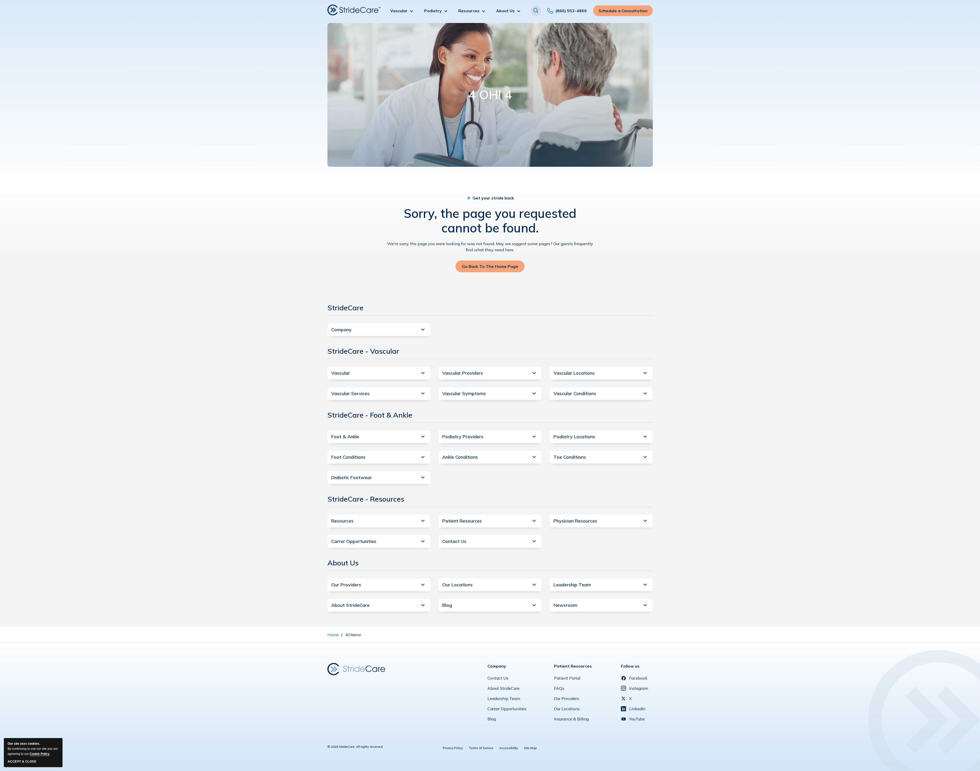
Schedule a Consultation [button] (622, 12)
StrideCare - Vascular (363, 351)
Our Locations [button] (457, 585)
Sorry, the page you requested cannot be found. (490, 220)
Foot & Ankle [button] (345, 437)
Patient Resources (573, 666)
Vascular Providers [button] (462, 373)
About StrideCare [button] (350, 605)
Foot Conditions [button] (348, 457)
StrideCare (345, 307)
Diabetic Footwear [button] (351, 477)
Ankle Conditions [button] (460, 457)
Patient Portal (567, 679)
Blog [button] (447, 605)
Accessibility (508, 748)
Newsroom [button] (565, 605)
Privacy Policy (453, 748)
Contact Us (497, 679)
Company (496, 666)
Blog (491, 720)
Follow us (630, 666)
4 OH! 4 (490, 94)
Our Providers (566, 700)
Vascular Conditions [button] (575, 393)
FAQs (559, 689)
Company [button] (341, 330)
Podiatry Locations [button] (574, 437)
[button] (536, 11)
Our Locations (567, 710)
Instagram (638, 688)
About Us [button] (505, 10)
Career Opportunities (506, 710)
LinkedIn (637, 708)
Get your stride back (493, 197)
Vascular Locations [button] (574, 373)
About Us (343, 562)
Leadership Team (503, 700)
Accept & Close (22, 761)
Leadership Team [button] (572, 585)
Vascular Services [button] (350, 393)
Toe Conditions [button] (570, 457)
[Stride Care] (356, 668)
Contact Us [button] (454, 541)
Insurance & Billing (571, 720)
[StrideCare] (354, 10)
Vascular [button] (399, 10)
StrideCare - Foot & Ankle (369, 414)
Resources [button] (469, 10)
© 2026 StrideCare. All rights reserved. (355, 747)
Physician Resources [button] (575, 521)
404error (353, 634)
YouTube (637, 718)
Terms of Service (481, 748)
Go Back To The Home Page (490, 268)
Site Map (530, 748)
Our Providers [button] (346, 585)
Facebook (638, 678)
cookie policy (40, 754)
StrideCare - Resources (365, 498)
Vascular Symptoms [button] (464, 393)
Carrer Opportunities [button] (353, 541)
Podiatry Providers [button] (462, 437)
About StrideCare (503, 689)
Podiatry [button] (433, 10)
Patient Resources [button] (462, 521)
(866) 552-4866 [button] (571, 12)
